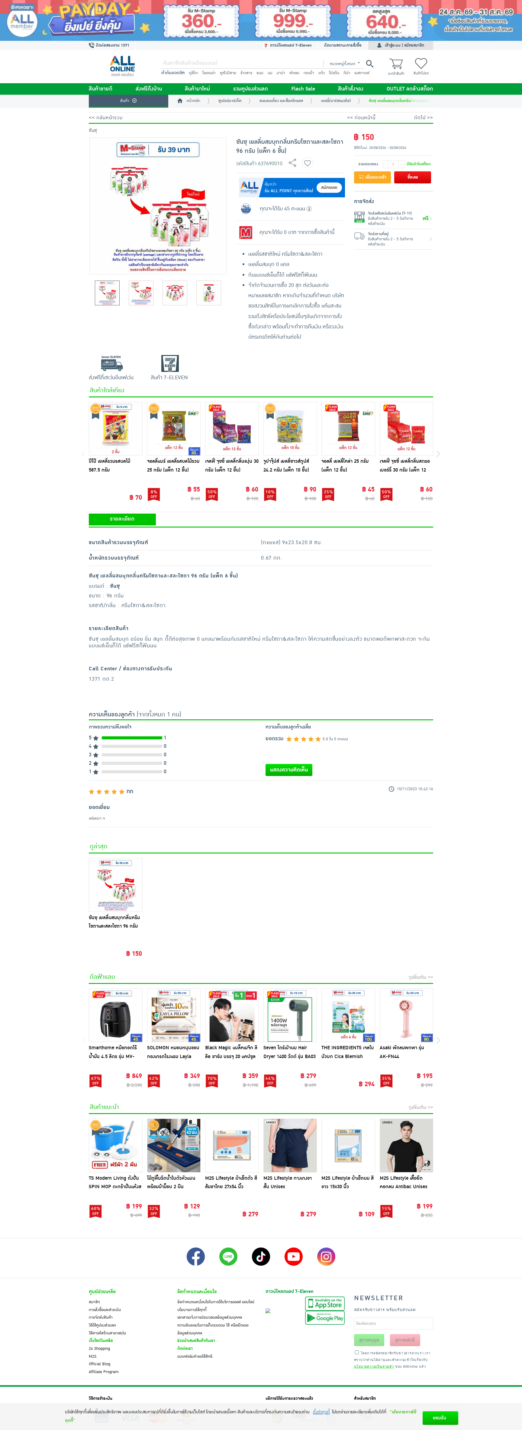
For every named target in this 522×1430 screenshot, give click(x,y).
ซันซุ (93, 130)
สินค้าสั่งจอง (350, 89)
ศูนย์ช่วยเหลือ (102, 1291)
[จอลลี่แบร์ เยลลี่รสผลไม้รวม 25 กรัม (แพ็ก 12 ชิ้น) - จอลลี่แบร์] (174, 429)
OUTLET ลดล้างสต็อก (410, 89)
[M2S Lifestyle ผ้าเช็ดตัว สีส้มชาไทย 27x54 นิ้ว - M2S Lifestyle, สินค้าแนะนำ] (232, 1145)
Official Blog (99, 1364)
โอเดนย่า (209, 73)
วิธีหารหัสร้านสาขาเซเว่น (107, 1333)
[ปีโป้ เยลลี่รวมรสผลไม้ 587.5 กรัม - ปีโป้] (116, 429)
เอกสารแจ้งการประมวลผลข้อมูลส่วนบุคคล (209, 1317)
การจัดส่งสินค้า (101, 1317)
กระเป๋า (309, 73)
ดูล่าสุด (99, 846)
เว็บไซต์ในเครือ (101, 1341)
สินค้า (124, 101)
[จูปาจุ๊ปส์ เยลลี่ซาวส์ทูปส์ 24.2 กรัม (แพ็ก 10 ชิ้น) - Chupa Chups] (290, 429)
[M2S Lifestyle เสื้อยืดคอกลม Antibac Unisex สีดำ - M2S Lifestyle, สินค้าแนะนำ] (406, 1145)
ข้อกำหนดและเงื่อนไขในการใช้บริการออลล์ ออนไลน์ (215, 1302)
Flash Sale (303, 89)
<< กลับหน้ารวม (106, 117)
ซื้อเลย (413, 177)
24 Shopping (99, 1349)
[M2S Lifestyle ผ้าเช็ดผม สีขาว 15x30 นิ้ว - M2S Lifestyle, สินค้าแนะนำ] (348, 1145)
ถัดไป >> (423, 117)
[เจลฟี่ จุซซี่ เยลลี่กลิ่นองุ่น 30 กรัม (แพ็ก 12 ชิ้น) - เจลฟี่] (232, 429)
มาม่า (281, 73)
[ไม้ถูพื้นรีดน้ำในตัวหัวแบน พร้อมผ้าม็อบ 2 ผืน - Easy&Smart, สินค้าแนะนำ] (174, 1145)
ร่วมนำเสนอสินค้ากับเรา (196, 1341)
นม (270, 73)
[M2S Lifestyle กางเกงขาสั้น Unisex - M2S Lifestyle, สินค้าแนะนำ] (290, 1145)
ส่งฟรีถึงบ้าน (149, 89)
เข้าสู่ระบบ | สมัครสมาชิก (404, 45)
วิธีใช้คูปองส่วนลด (102, 1325)
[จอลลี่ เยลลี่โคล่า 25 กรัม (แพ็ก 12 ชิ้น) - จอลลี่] (348, 429)
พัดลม (294, 73)
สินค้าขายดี (100, 89)
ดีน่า (346, 73)
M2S (92, 1356)
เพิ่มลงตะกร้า (375, 177)
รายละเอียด (122, 519)
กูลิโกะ (193, 73)
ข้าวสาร (246, 73)
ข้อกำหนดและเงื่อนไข (197, 1291)
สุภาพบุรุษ (369, 1340)
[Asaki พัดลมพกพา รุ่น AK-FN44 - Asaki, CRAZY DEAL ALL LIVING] (406, 1015)
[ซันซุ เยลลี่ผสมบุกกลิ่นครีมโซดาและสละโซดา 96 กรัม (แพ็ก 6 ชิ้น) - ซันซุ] (116, 885)
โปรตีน (334, 73)
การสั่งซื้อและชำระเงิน (105, 1310)
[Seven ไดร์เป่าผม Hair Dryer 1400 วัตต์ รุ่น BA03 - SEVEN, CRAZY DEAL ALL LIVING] (290, 1015)
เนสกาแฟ (361, 73)
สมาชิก (94, 1302)
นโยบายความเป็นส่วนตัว (374, 1366)
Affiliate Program (104, 1372)
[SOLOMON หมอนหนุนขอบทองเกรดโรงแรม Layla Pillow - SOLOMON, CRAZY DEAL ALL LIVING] (174, 1015)
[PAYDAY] (261, 20)
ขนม (259, 73)
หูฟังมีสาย (228, 73)
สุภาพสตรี (405, 1340)
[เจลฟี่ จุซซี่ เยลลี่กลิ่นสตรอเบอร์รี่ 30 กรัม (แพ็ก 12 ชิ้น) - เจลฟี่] (406, 429)
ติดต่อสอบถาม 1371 (112, 45)
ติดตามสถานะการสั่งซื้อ (343, 45)
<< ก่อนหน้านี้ (361, 117)
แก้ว (321, 73)
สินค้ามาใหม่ (197, 89)
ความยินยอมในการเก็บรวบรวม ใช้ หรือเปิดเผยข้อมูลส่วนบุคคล (213, 1329)
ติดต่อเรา (185, 1349)
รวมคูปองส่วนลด (250, 89)
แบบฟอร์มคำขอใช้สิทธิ (194, 1356)
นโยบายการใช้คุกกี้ (192, 1310)
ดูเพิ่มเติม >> (421, 977)
